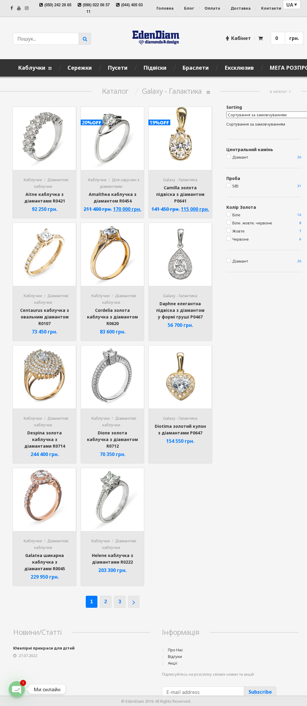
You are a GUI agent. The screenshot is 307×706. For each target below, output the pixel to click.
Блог (189, 8)
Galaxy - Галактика (180, 179)
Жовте (238, 231)
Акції (172, 663)
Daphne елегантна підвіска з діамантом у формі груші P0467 (180, 310)
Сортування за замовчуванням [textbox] (255, 124)
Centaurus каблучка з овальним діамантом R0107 (44, 316)
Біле (236, 215)
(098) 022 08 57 (96, 5)
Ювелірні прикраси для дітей (44, 648)
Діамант (240, 157)
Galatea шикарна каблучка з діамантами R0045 (44, 561)
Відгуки (175, 656)
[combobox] (255, 124)
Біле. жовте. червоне (252, 223)
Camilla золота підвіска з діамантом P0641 (180, 194)
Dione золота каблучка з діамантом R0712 (112, 439)
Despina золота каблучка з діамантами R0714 (44, 439)
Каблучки (33, 179)
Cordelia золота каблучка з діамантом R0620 (112, 316)
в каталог (278, 91)
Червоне (240, 239)
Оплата (212, 8)
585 (235, 186)
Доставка (241, 8)
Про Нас (175, 650)
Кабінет (241, 38)
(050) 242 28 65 (57, 5)
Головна (165, 8)
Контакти (271, 8)
